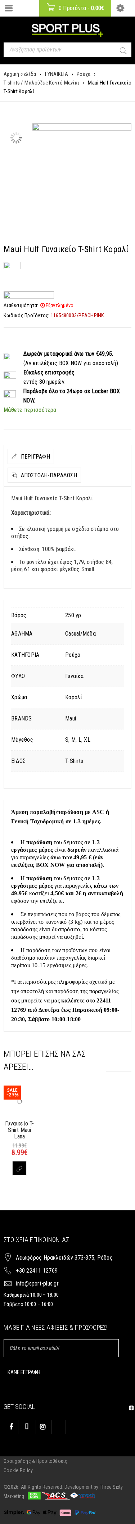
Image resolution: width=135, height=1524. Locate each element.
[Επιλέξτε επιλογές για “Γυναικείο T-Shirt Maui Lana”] (19, 1168)
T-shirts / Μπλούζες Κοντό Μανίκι (41, 82)
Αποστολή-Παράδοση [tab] (48, 475)
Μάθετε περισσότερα (30, 409)
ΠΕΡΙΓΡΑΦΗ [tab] (34, 456)
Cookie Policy (18, 1470)
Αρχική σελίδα (20, 74)
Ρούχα (83, 74)
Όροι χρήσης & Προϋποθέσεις (36, 1461)
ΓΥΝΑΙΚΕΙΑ (56, 74)
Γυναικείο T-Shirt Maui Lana (19, 1130)
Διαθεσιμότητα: (21, 305)
